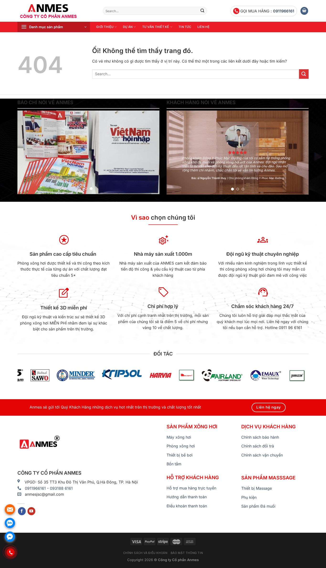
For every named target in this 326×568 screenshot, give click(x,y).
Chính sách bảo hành (260, 437)
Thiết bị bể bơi (180, 455)
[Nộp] (202, 11)
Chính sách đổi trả (257, 446)
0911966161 (283, 11)
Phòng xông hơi (181, 446)
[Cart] (304, 11)
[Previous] (26, 152)
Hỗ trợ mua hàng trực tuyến (191, 488)
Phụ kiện (249, 497)
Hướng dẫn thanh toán (187, 496)
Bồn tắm (174, 464)
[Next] (150, 152)
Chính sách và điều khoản (145, 553)
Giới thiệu (105, 27)
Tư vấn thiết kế (155, 27)
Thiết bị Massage (256, 488)
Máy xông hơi (179, 437)
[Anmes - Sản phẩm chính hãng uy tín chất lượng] (56, 11)
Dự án (128, 27)
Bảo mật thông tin (187, 553)
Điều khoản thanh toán (187, 506)
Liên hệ (203, 27)
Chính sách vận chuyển (262, 455)
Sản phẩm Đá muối (258, 506)
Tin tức (185, 27)
